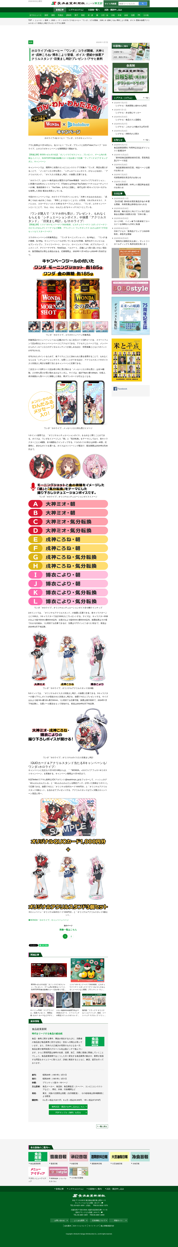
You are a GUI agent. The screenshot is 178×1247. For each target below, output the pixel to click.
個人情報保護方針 (107, 1225)
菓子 (76, 15)
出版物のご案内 (95, 1188)
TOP (30, 20)
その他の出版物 (77, 1177)
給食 (126, 15)
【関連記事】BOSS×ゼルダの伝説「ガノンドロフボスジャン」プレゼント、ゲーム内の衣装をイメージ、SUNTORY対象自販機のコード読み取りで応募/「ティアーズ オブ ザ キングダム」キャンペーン (68, 158)
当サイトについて (80, 1225)
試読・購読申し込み (113, 9)
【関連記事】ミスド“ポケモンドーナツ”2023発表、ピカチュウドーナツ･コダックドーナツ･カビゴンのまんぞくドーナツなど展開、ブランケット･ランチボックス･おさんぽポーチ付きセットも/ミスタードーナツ (68, 228)
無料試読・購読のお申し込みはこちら (68, 1106)
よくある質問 (79, 1220)
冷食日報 (136, 1163)
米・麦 (90, 15)
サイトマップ (94, 1225)
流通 (133, 15)
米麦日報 (74, 1163)
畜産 (83, 15)
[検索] (143, 3)
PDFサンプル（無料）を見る (68, 1112)
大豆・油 (104, 15)
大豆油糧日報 (117, 1163)
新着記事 (60, 9)
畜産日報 (54, 1163)
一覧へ (147, 97)
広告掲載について (99, 1220)
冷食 (113, 15)
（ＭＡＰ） (97, 1203)
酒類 (53, 15)
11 (59, 20)
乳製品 (60, 15)
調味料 (68, 15)
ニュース (38, 20)
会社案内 (67, 1225)
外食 (119, 15)
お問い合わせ (59, 1220)
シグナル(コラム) (76, 9)
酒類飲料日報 (97, 1163)
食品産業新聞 (35, 1163)
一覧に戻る (102, 1126)
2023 (53, 20)
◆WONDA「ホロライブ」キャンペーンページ (48, 920)
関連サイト (118, 1220)
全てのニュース (35, 15)
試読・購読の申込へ (121, 57)
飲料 (46, 15)
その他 (145, 15)
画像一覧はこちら (68, 929)
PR (139, 15)
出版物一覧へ (94, 9)
